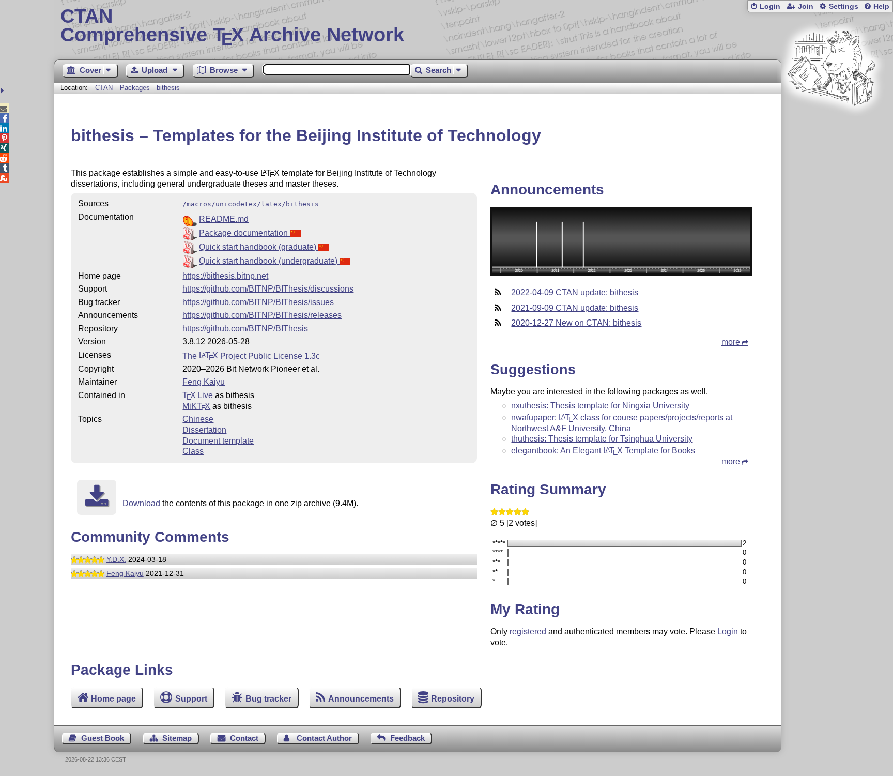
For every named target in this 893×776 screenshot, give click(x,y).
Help (881, 6)
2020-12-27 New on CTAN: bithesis (576, 322)
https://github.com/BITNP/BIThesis (245, 328)
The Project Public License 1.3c (251, 355)
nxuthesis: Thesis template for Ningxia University (600, 405)
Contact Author (324, 738)
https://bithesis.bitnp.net (225, 275)
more (730, 342)
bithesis (168, 88)
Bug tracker (268, 698)
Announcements (361, 698)
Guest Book (102, 738)
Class (193, 451)
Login (770, 6)
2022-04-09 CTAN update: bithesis (574, 292)
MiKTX (196, 406)
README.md (224, 219)
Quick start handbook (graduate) (258, 246)
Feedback (407, 738)
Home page (113, 698)
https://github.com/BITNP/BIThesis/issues (258, 302)
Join (805, 6)
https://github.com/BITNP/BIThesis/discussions (267, 288)
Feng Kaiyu (203, 381)
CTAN (104, 88)
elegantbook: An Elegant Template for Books (603, 450)
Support (191, 698)
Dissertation (204, 429)
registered (528, 631)
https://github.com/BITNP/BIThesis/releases (262, 315)
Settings (843, 6)
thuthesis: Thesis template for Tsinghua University (601, 438)
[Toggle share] (3, 91)
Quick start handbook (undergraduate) (269, 260)
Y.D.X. (116, 559)
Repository (452, 698)
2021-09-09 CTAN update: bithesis (574, 307)
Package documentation (244, 233)
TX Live (197, 395)
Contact (244, 738)
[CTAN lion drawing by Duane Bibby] (831, 125)
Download (141, 503)
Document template (218, 440)
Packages (136, 88)
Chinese (197, 419)
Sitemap (177, 738)
